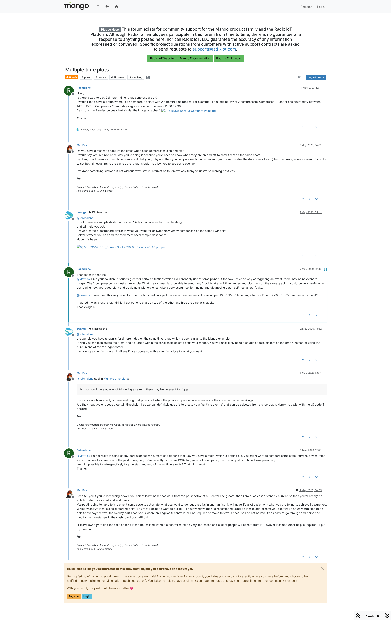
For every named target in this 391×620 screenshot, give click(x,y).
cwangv (81, 212)
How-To (73, 77)
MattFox (82, 145)
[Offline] (70, 148)
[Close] (322, 568)
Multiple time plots (116, 378)
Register (74, 596)
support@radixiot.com (214, 49)
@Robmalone (99, 212)
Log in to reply (316, 77)
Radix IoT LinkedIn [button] (228, 58)
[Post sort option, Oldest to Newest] (299, 77)
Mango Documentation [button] (195, 58)
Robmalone (84, 87)
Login (86, 596)
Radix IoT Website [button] (162, 58)
